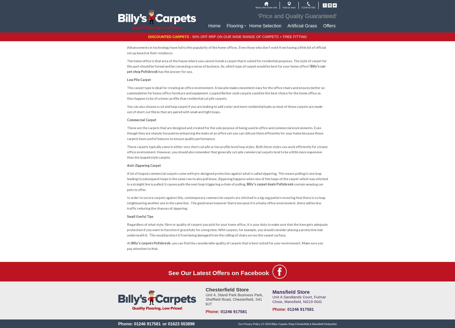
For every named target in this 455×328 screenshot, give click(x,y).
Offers (329, 25)
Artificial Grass (302, 25)
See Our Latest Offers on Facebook (218, 273)
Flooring (235, 25)
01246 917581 (234, 311)
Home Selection (265, 25)
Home (214, 25)
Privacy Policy (251, 324)
